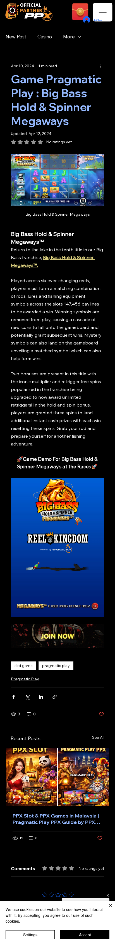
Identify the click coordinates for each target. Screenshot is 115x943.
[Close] (107, 908)
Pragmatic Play (25, 678)
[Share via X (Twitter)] (27, 697)
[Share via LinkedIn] (41, 697)
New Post (16, 37)
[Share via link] (54, 697)
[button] (80, 13)
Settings (30, 934)
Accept (85, 934)
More (69, 37)
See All (98, 737)
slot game (24, 665)
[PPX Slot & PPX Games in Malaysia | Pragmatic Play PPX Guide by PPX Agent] (57, 777)
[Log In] (86, 19)
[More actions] (100, 66)
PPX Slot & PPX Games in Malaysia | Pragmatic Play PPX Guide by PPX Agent (56, 818)
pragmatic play (56, 665)
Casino (44, 37)
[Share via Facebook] (13, 697)
